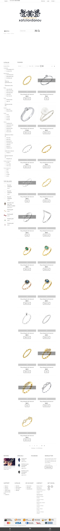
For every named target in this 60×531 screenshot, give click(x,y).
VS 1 (8, 164)
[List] (43, 66)
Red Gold (9, 92)
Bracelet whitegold (9, 185)
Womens (9, 110)
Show (30, 66)
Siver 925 (9, 89)
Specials (17, 486)
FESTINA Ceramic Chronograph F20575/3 (25, 472)
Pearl (8, 137)
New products (18, 487)
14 (8, 116)
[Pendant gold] (5, 219)
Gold (8, 94)
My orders (28, 487)
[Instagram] (49, 489)
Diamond (9, 128)
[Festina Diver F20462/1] (19, 459)
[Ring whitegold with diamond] (27, 80)
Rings (8, 33)
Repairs (6, 455)
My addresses (29, 488)
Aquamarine (9, 125)
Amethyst (9, 123)
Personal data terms (7, 492)
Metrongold (9, 76)
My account (28, 486)
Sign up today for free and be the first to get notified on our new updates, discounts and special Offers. (50, 460)
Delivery (6, 487)
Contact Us (7, 494)
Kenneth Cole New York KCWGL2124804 (11, 204)
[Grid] (41, 66)
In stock (9, 71)
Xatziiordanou (9, 85)
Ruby (8, 139)
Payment (6, 488)
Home (5, 33)
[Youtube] (52, 486)
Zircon (8, 131)
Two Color (9, 95)
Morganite (9, 158)
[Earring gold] (5, 210)
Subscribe (48, 467)
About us (6, 486)
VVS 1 (8, 165)
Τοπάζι (8, 152)
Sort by (19, 66)
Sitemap (17, 490)
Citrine (8, 144)
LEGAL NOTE (7, 490)
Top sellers (8, 181)
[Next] (54, 66)
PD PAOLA (9, 78)
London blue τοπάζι (9, 151)
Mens (8, 109)
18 (8, 118)
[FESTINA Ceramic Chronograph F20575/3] (19, 472)
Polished (9, 99)
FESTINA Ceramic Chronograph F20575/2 (25, 465)
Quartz (8, 146)
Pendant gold (10, 218)
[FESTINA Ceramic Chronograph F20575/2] (19, 465)
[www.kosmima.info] (30, 15)
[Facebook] (49, 486)
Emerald (9, 141)
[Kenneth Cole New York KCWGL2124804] (5, 203)
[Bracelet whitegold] (5, 186)
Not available (10, 69)
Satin (8, 101)
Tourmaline (9, 142)
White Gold (9, 90)
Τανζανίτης (9, 147)
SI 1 (7, 162)
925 (8, 119)
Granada (8, 126)
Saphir (8, 130)
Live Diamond (9, 74)
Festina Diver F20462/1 (24, 459)
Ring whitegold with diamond (27, 94)
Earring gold (10, 209)
